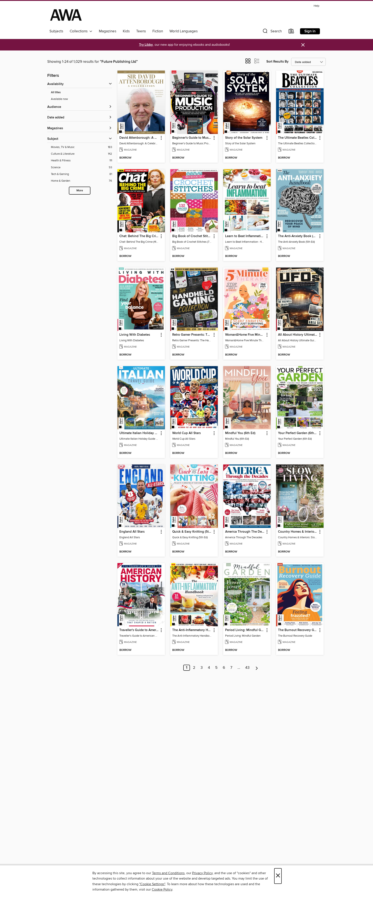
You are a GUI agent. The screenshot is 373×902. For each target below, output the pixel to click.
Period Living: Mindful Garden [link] (245, 630)
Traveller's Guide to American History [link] (139, 630)
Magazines (107, 31)
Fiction (157, 31)
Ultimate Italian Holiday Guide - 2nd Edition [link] (139, 433)
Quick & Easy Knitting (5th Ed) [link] (192, 532)
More (79, 190)
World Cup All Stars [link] (186, 433)
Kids (126, 31)
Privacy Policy (202, 873)
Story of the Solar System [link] (243, 138)
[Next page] (257, 667)
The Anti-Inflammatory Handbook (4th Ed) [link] (192, 630)
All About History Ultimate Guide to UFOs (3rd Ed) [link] (298, 335)
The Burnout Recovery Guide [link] (298, 630)
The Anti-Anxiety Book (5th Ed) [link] (298, 236)
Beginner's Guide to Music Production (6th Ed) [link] (192, 138)
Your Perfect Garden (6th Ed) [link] (298, 433)
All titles (56, 92)
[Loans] (291, 32)
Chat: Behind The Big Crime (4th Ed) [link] (139, 236)
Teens (141, 31)
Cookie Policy (162, 889)
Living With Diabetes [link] (134, 335)
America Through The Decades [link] (245, 532)
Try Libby (146, 45)
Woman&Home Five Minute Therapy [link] (245, 335)
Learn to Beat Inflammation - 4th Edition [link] (245, 236)
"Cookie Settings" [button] (152, 884)
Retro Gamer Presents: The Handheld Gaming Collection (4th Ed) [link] (192, 335)
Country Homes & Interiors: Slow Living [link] (298, 532)
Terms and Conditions (168, 873)
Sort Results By (277, 62)
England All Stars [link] (132, 532)
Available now (59, 99)
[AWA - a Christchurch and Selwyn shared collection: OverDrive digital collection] (66, 15)
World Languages (183, 31)
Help (316, 6)
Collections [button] (79, 31)
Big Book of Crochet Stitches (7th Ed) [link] (192, 236)
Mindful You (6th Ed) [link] (240, 433)
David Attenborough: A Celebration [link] (139, 138)
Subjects (56, 31)
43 (247, 667)
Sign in (310, 31)
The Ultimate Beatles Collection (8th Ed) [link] (298, 138)
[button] (272, 32)
